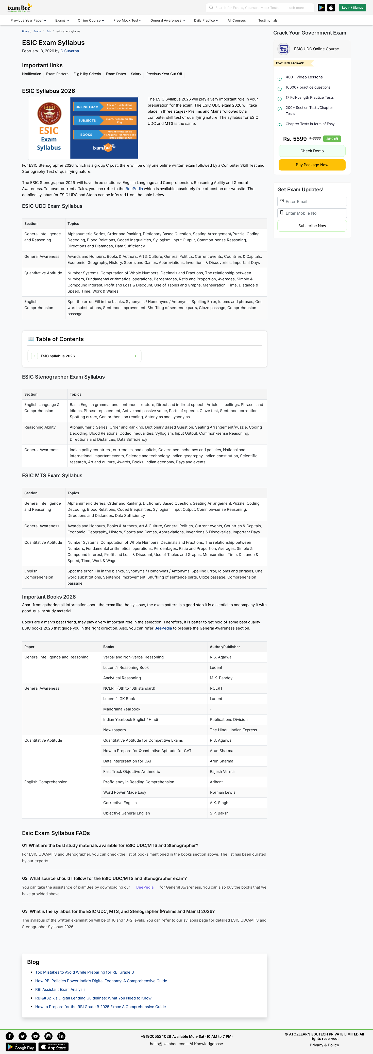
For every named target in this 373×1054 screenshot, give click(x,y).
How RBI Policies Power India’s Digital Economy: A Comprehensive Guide (101, 980)
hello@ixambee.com (168, 1043)
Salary (136, 74)
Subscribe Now (312, 225)
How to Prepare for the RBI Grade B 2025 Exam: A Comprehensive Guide (100, 1006)
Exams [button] (60, 20)
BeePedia (134, 188)
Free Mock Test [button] (125, 20)
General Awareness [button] (165, 20)
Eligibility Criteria (87, 74)
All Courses (237, 20)
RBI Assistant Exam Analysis (60, 989)
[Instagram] (50, 1036)
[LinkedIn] (62, 1036)
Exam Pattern (57, 74)
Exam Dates (116, 74)
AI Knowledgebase (206, 1043)
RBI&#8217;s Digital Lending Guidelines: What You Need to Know (93, 998)
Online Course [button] (89, 20)
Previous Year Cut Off (164, 74)
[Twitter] (25, 1036)
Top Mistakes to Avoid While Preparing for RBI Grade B (85, 972)
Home (25, 31)
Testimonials (268, 20)
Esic (49, 31)
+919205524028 (156, 1036)
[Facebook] (12, 1036)
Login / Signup (352, 7)
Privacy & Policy (324, 1045)
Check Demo (312, 150)
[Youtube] (37, 1036)
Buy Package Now (312, 164)
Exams (37, 31)
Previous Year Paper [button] (27, 20)
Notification (31, 74)
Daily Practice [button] (204, 20)
